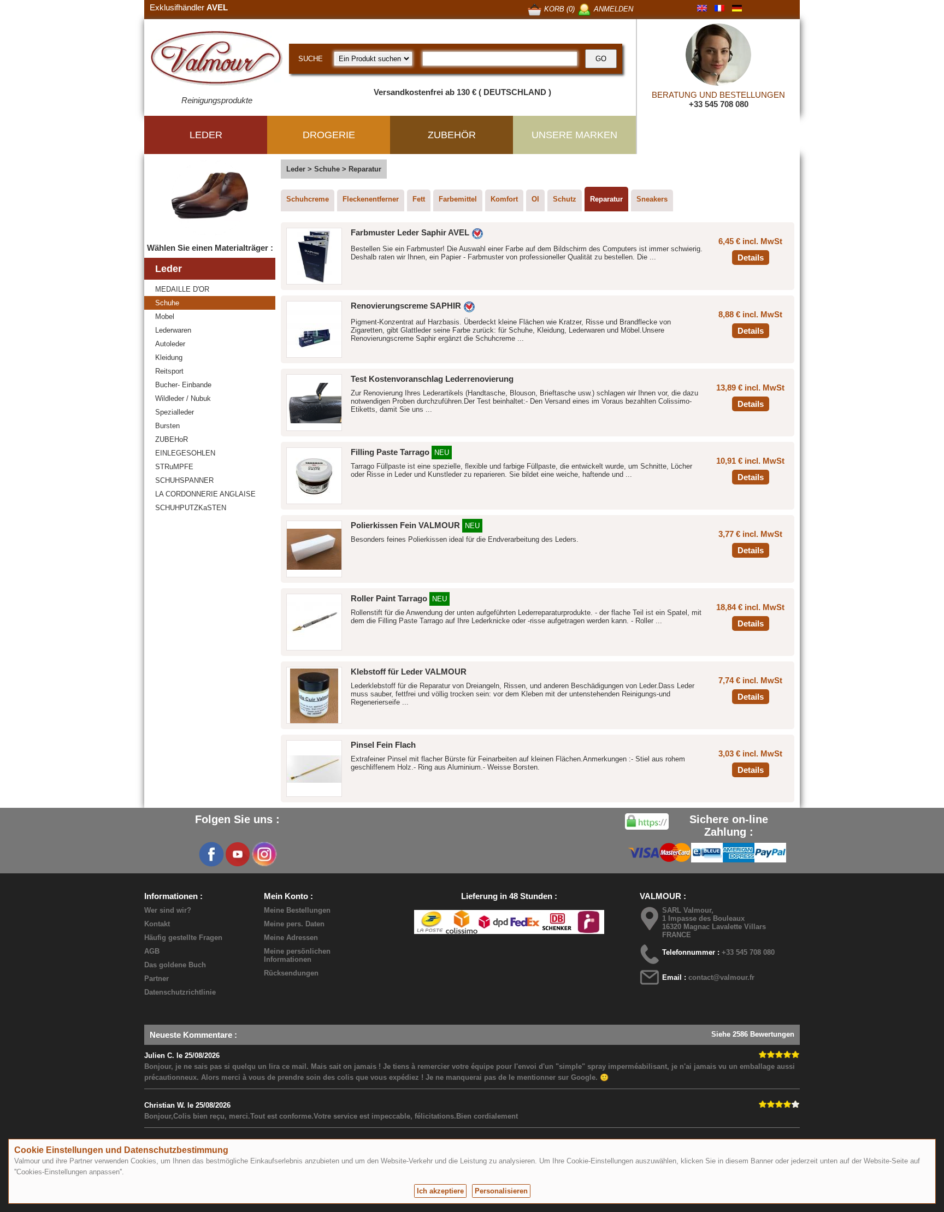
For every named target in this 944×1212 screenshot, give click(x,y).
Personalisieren (501, 1191)
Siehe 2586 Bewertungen (752, 1034)
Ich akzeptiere (440, 1191)
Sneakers (652, 199)
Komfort (504, 199)
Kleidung (168, 357)
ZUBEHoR (171, 439)
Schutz (564, 199)
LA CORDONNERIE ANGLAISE (205, 494)
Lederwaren (173, 330)
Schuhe (167, 303)
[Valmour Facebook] (211, 854)
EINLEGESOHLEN (185, 453)
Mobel (164, 316)
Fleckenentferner (371, 199)
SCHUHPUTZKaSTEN (190, 508)
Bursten (167, 426)
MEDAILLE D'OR (182, 289)
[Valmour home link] (216, 60)
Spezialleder (174, 412)
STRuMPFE (174, 467)
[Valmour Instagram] (264, 854)
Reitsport (169, 371)
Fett (418, 199)
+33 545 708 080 (718, 104)
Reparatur (606, 199)
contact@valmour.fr (721, 977)
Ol (535, 199)
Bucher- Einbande (183, 385)
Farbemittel (458, 199)
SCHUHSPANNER (184, 480)
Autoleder (170, 344)
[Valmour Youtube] (238, 854)
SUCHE (310, 59)
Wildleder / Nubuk (183, 398)
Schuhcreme (307, 199)
